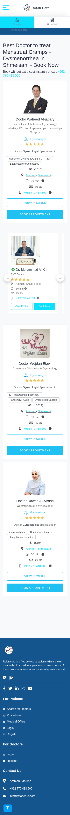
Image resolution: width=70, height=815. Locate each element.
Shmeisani (44, 175)
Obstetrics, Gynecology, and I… (25, 158)
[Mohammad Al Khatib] (33, 250)
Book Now (44, 306)
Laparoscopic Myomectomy (24, 163)
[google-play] (11, 678)
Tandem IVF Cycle (19, 400)
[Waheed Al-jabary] (35, 98)
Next (60, 278)
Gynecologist (38, 138)
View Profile (35, 202)
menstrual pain (17, 532)
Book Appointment (35, 214)
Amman (31, 175)
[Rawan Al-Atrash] (35, 480)
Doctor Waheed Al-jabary (35, 119)
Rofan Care (40, 8)
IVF (49, 158)
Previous (8, 278)
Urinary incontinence (41, 532)
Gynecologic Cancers (46, 400)
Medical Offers (16, 721)
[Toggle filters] (8, 808)
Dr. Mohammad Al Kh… (33, 269)
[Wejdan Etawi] (35, 343)
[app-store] (4, 678)
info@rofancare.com (22, 796)
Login (10, 727)
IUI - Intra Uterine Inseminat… (24, 395)
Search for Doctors (19, 708)
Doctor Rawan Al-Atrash (35, 501)
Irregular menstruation (21, 537)
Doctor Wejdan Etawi (35, 364)
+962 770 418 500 (35, 192)
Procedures (14, 715)
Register (12, 734)
